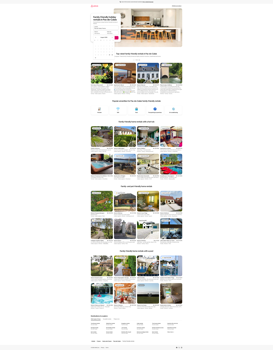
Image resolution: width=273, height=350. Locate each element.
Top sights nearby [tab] (107, 319)
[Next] (139, 60)
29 (109, 54)
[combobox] (105, 28)
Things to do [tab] (116, 319)
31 (95, 57)
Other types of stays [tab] (96, 319)
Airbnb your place (176, 6)
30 (112, 54)
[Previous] (134, 60)
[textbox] (99, 33)
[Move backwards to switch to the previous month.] (95, 37)
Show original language (147, 1)
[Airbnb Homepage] (94, 6)
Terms (107, 347)
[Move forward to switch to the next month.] (112, 37)
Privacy (102, 347)
